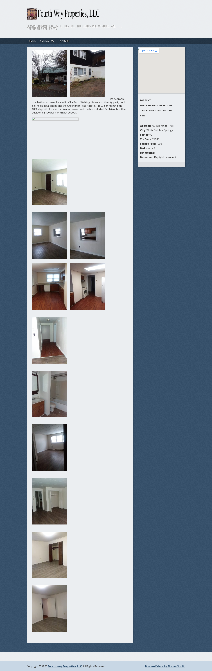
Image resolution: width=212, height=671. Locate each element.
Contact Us (47, 40)
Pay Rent (64, 40)
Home (32, 40)
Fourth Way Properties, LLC (65, 666)
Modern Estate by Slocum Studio (165, 666)
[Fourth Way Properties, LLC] (89, 18)
